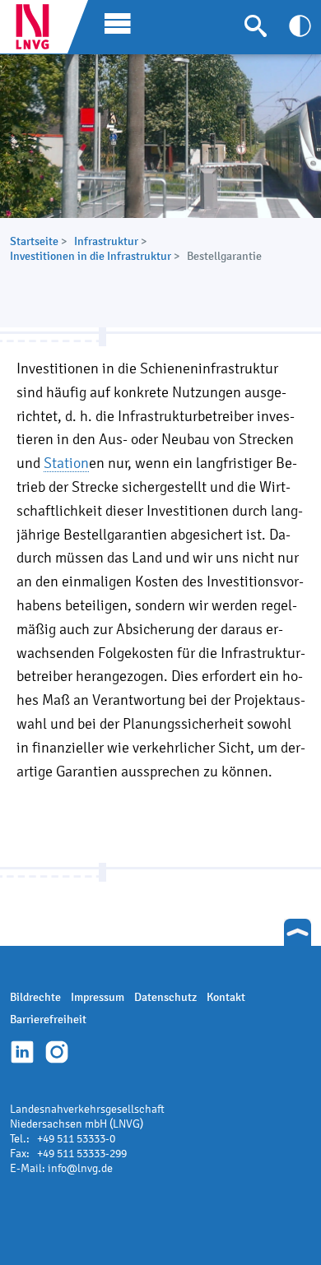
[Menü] (114, 22)
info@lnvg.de (80, 1168)
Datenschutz (165, 997)
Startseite (34, 241)
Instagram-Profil (56, 1052)
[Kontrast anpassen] (300, 26)
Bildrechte (35, 997)
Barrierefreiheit (48, 1019)
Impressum (97, 997)
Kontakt (226, 997)
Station (66, 462)
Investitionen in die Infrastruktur (90, 256)
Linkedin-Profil (22, 1052)
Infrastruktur (106, 241)
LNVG (38, 26)
